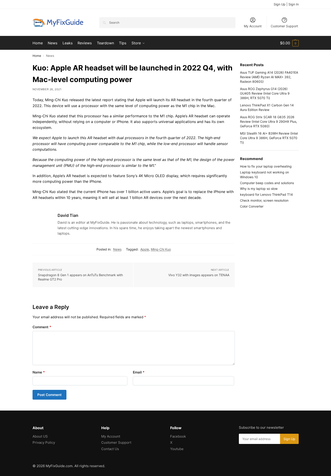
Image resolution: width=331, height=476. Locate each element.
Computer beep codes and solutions (267, 183)
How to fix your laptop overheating (266, 166)
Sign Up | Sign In (286, 4)
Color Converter (251, 206)
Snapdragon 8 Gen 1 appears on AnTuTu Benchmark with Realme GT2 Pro (80, 277)
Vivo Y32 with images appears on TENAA (198, 275)
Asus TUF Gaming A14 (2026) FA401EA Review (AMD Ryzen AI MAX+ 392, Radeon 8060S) (269, 77)
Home (37, 56)
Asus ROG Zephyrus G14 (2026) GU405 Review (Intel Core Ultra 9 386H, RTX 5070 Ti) (265, 93)
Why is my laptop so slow (259, 188)
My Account (253, 26)
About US (40, 436)
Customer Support (284, 26)
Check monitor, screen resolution (264, 200)
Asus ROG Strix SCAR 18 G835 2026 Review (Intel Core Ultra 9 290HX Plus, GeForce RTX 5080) (268, 121)
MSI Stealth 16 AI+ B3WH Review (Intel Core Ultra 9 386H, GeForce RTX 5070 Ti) (269, 138)
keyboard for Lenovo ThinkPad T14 (266, 194)
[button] (289, 43)
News (117, 249)
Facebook (178, 436)
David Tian (68, 215)
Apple (144, 249)
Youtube (177, 449)
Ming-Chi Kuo (161, 249)
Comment (42, 327)
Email (138, 372)
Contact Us (110, 449)
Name (39, 372)
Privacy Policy (44, 442)
